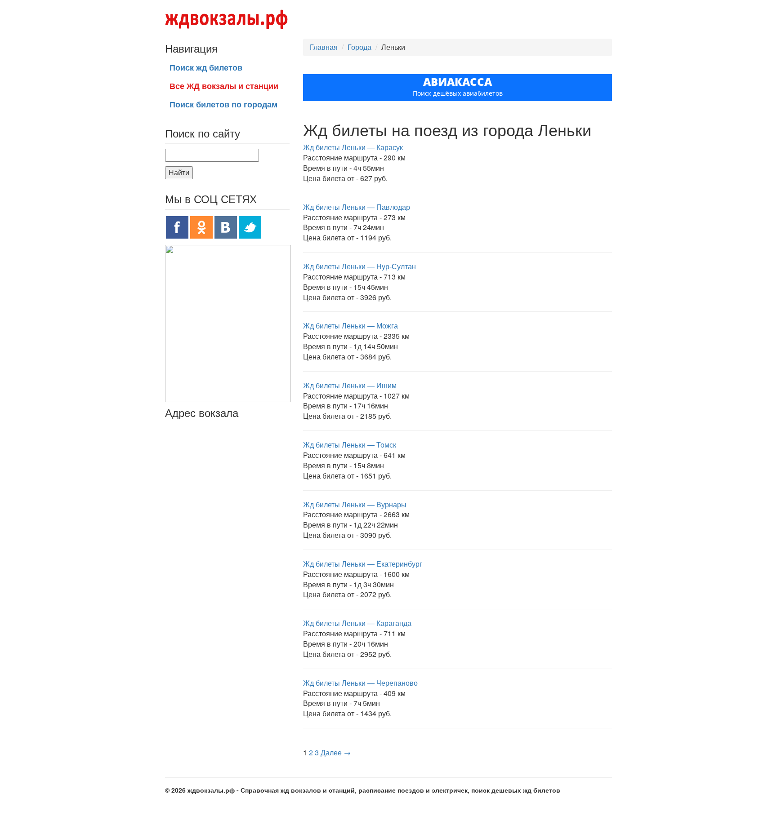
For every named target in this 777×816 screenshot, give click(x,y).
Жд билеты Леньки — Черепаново (360, 683)
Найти (179, 172)
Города (359, 47)
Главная (324, 47)
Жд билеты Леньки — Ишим (350, 385)
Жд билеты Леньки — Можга (350, 325)
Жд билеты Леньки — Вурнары (354, 504)
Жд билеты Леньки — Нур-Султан (359, 266)
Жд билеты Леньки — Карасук (353, 147)
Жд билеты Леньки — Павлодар (356, 207)
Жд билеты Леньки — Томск (349, 444)
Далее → (336, 752)
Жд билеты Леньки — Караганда (357, 623)
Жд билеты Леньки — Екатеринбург (362, 564)
